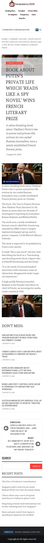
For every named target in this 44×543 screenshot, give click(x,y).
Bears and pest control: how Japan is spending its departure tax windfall (21, 386)
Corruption (21, 10)
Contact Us (8, 532)
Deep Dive (22, 18)
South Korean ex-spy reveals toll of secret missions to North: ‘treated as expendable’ (22, 403)
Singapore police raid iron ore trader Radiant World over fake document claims (19, 337)
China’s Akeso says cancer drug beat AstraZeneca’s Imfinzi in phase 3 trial (22, 354)
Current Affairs (33, 10)
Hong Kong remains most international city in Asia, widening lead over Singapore (18, 370)
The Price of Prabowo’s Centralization (19, 481)
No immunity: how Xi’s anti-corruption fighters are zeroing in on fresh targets (20, 444)
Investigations (12, 14)
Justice (34, 14)
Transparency (24, 14)
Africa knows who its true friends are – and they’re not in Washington (23, 428)
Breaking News (10, 10)
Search (6, 458)
